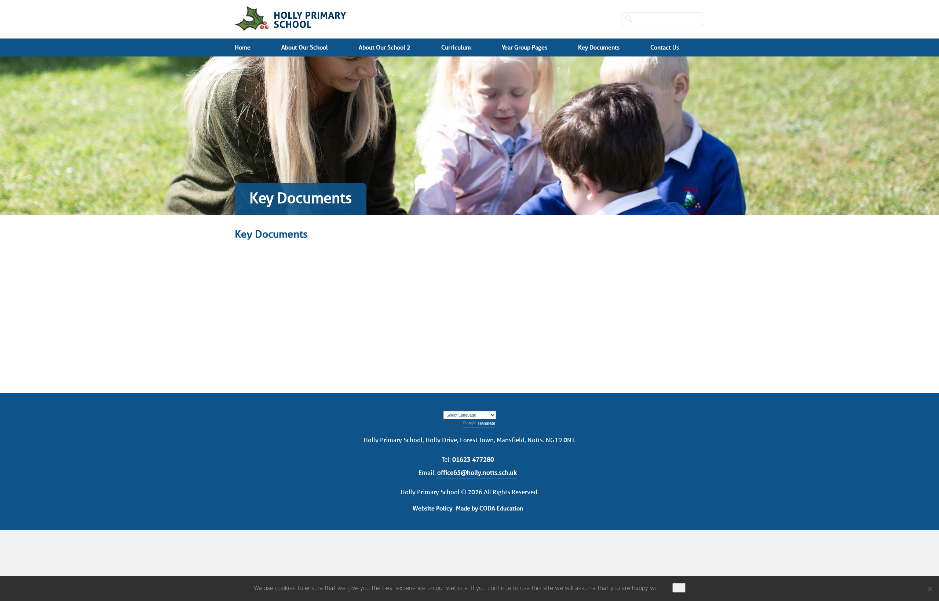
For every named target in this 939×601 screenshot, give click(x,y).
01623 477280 (473, 459)
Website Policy (432, 508)
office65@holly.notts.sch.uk (477, 472)
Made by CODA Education (489, 508)
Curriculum (456, 47)
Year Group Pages (524, 47)
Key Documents (599, 47)
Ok (679, 587)
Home (243, 47)
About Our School (304, 47)
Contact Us (664, 47)
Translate (486, 423)
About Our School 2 (384, 47)
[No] (929, 588)
